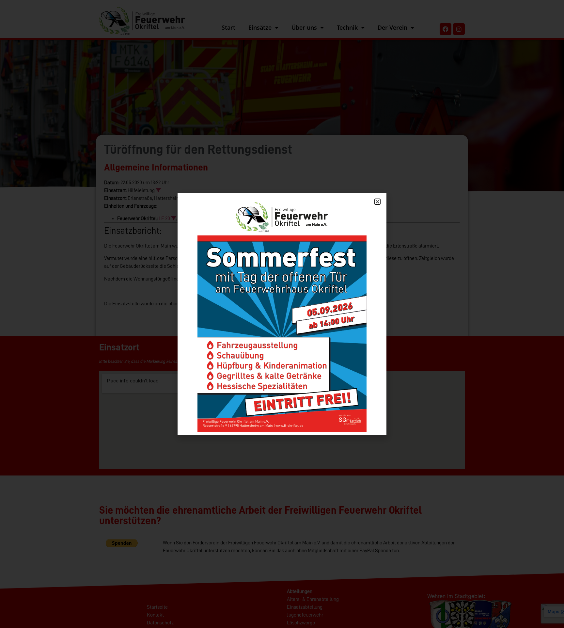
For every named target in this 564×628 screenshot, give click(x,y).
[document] (282, 314)
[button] (377, 201)
